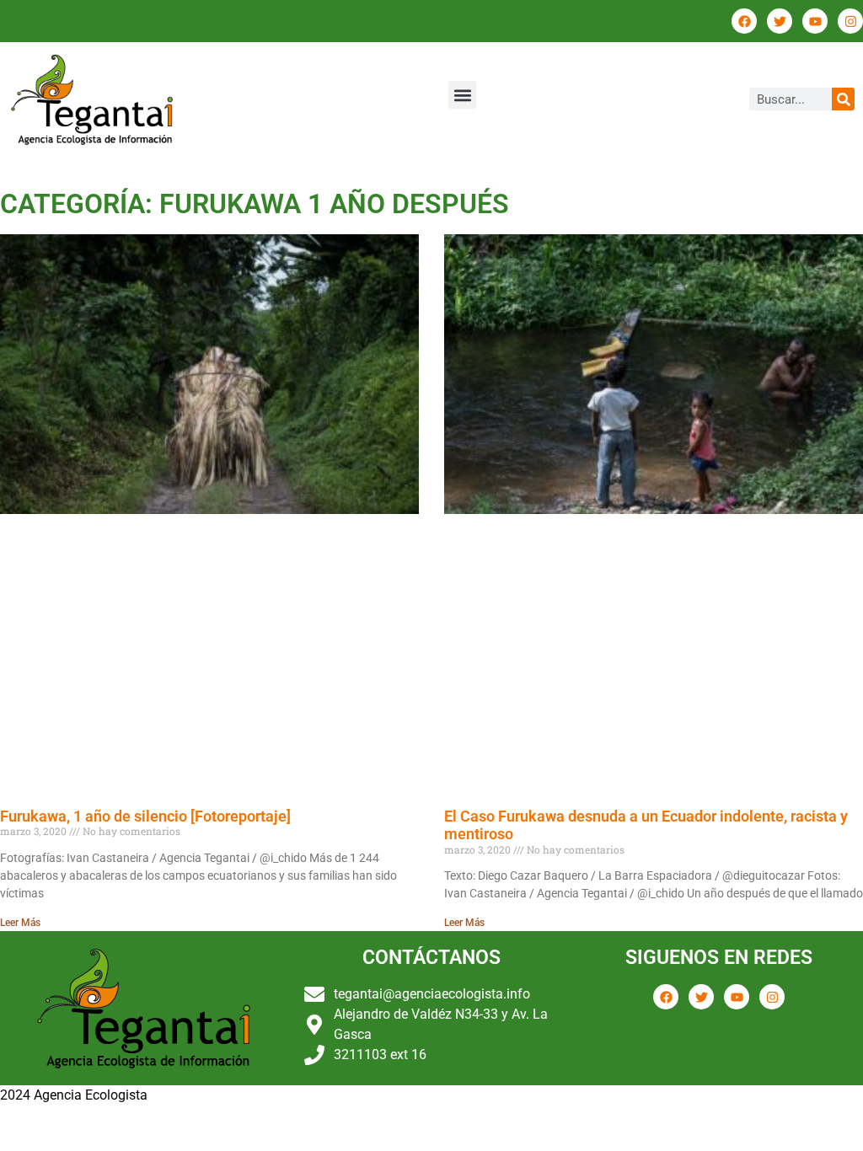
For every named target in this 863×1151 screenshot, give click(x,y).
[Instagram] (850, 21)
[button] (462, 95)
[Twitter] (779, 21)
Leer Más (20, 923)
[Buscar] (843, 99)
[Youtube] (815, 21)
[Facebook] (744, 21)
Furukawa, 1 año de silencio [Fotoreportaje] (145, 816)
